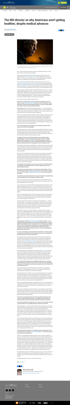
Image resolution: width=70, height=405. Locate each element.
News (10, 10)
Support (33, 10)
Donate (64, 2)
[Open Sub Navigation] (12, 10)
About (51, 10)
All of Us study (44, 250)
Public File (40, 384)
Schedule (5, 10)
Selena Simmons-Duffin (11, 29)
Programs (20, 10)
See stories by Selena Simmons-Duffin (31, 373)
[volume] (7, 7)
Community (27, 10)
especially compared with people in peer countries (27, 83)
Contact (56, 10)
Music (15, 10)
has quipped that (23, 86)
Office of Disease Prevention (30, 241)
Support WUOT (27, 386)
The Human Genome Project (30, 76)
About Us (26, 384)
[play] (4, 7)
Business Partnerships (43, 10)
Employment (41, 386)
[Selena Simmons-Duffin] (19, 372)
